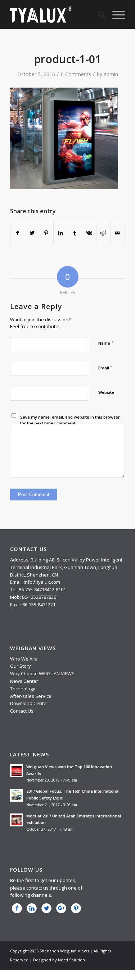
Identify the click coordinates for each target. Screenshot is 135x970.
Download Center (29, 703)
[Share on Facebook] (17, 233)
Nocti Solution (71, 959)
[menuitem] (98, 14)
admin (111, 74)
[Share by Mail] (118, 233)
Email (105, 367)
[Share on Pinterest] (46, 233)
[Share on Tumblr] (75, 233)
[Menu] (115, 14)
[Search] (98, 14)
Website (106, 392)
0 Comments (76, 74)
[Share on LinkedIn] (61, 233)
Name (106, 343)
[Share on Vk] (89, 233)
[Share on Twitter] (32, 233)
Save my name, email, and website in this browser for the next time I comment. (70, 420)
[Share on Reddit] (103, 233)
